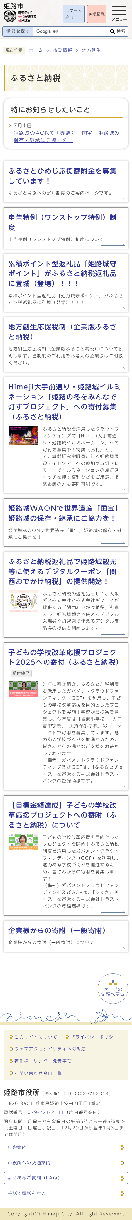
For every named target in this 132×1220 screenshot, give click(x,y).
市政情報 (62, 50)
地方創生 (91, 50)
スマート (73, 14)
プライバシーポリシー (94, 1037)
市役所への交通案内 (29, 1163)
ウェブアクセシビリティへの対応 (50, 1048)
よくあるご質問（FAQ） (35, 1178)
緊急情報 (97, 14)
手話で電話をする (27, 1193)
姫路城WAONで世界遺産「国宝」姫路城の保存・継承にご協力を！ (67, 137)
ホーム (36, 50)
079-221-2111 (46, 1112)
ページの (113, 991)
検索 (121, 31)
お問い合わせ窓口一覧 (38, 1073)
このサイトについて (35, 1037)
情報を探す (18, 31)
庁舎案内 (17, 1147)
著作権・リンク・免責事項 (43, 1061)
